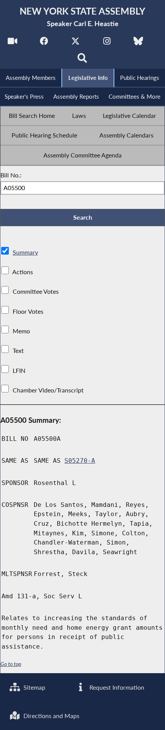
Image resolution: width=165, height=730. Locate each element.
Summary (25, 252)
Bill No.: (10, 175)
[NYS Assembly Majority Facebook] (44, 42)
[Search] (82, 60)
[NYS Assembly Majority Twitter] (75, 42)
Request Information (116, 687)
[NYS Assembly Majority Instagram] (107, 42)
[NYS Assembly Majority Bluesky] (138, 42)
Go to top (10, 663)
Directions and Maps (50, 715)
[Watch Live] (12, 42)
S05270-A (79, 460)
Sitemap (33, 687)
